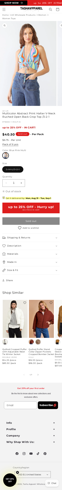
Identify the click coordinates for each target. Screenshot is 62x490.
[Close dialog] (58, 234)
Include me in (46, 259)
